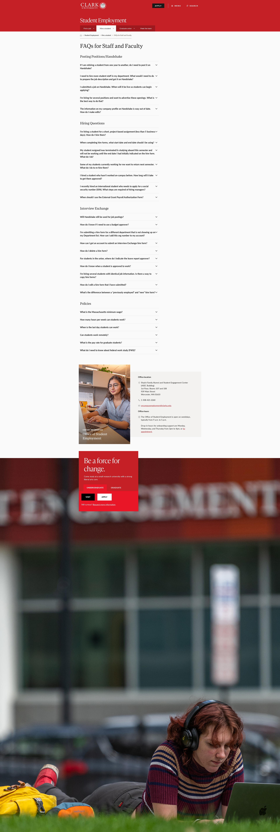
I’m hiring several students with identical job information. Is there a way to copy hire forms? (115, 275)
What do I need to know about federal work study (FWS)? (107, 350)
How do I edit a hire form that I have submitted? (103, 284)
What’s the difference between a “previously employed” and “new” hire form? (117, 292)
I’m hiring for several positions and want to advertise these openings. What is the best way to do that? (117, 99)
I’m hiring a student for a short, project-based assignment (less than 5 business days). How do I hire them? (117, 133)
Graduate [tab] (116, 487)
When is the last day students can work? (99, 327)
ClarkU (81, 35)
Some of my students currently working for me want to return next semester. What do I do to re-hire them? (117, 166)
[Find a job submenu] (93, 28)
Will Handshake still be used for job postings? (102, 216)
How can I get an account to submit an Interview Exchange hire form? (113, 243)
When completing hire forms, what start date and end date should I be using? (117, 142)
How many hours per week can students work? (102, 319)
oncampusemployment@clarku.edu (156, 405)
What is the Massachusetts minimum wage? (101, 311)
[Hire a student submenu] (113, 28)
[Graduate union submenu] (134, 28)
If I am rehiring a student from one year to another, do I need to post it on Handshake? (115, 66)
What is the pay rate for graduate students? (101, 342)
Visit (88, 497)
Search (194, 6)
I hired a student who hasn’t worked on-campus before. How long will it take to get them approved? (116, 177)
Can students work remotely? (94, 334)
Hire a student (106, 35)
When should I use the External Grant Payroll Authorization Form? (111, 197)
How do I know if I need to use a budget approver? (104, 224)
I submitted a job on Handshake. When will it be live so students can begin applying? (116, 88)
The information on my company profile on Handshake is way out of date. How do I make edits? (115, 110)
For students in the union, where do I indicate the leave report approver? (115, 258)
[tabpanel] (108, 500)
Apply (158, 6)
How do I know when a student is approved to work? (105, 266)
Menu (178, 6)
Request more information (104, 504)
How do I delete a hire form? (94, 250)
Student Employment (103, 20)
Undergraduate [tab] (95, 487)
